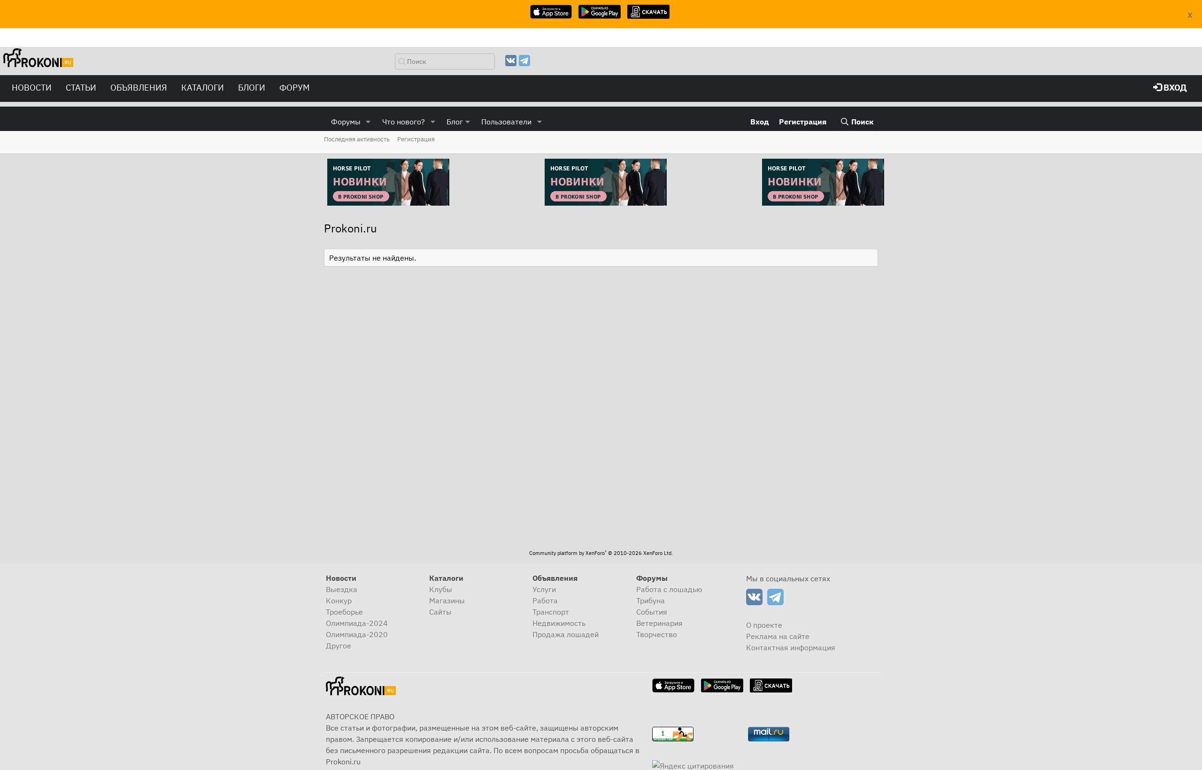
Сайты (440, 611)
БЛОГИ (251, 87)
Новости (32, 87)
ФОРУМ (294, 87)
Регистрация (416, 139)
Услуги (544, 589)
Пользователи (506, 121)
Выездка (341, 589)
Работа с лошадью (669, 589)
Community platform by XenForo (601, 553)
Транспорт (550, 611)
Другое (338, 645)
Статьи (81, 87)
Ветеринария (659, 623)
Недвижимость (559, 623)
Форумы (346, 121)
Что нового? (403, 121)
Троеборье (344, 611)
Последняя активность (357, 139)
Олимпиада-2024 (357, 623)
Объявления (138, 87)
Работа (545, 600)
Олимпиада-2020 (357, 634)
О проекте (764, 625)
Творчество (656, 634)
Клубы (440, 589)
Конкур (339, 600)
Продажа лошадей (565, 634)
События (651, 611)
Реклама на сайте (777, 636)
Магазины (447, 600)
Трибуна (650, 600)
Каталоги (202, 87)
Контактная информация (790, 647)
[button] (368, 121)
